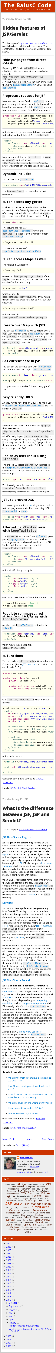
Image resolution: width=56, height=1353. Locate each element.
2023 (8, 1256)
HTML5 (40, 1198)
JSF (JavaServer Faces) (16, 980)
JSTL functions (29, 664)
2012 (8, 1293)
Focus (16, 1198)
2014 (8, 1286)
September (14, 1306)
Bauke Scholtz (26, 1157)
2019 (8, 1270)
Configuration (13, 1189)
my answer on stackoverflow (33, 829)
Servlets (7, 902)
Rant (23, 1215)
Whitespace (44, 1230)
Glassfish (24, 1198)
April (11, 1319)
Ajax (24, 1184)
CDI (48, 1184)
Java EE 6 (20, 937)
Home (29, 1139)
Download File (12, 1193)
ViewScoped (14, 1229)
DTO (23, 1193)
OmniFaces (41, 1207)
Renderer (39, 1215)
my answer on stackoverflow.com (35, 43)
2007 (8, 1342)
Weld (36, 1230)
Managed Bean (41, 1203)
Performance (40, 1210)
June (11, 1316)
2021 (8, 1263)
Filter (10, 1198)
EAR (37, 1193)
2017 (8, 1276)
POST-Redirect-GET (30, 1213)
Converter (26, 1189)
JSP (11, 788)
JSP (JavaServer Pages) (16, 837)
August (12, 1309)
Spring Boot (27, 1220)
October (13, 1302)
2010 (8, 1299)
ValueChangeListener (30, 1227)
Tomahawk (28, 1222)
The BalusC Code (28, 5)
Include (20, 1201)
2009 (8, 1336)
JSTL (20, 863)
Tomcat (31, 894)
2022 (8, 1260)
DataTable (29, 1191)
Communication (17, 1187)
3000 (8, 1243)
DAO (20, 1191)
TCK (20, 1222)
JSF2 (18, 1204)
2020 (8, 1266)
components (8, 991)
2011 (8, 1296)
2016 (8, 1279)
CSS (33, 1189)
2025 (8, 1250)
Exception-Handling (23, 1196)
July (10, 1312)
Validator (14, 1227)
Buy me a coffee (24, 1172)
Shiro (19, 1220)
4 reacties (8, 782)
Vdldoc (43, 1227)
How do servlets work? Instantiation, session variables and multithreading (30, 1096)
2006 (8, 1346)
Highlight (33, 1198)
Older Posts (48, 1139)
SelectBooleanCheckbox (13, 1217)
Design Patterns (42, 1191)
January (12, 1322)
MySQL (26, 1207)
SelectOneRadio (45, 1217)
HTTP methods (44, 925)
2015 (8, 1283)
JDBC (40, 1200)
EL (14, 1196)
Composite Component (35, 1187)
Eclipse (45, 1193)
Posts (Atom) (22, 1145)
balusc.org (34, 1166)
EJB (8, 1196)
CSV (38, 1189)
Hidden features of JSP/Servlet (23, 31)
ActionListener (10, 1184)
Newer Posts (8, 1139)
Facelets (9, 997)
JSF (8, 1203)
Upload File (29, 1224)
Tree (46, 1222)
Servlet (17, 788)
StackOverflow (29, 788)
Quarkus (16, 1215)
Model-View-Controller (30, 1031)
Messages (9, 1208)
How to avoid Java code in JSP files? (25, 1108)
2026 (8, 1246)
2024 (8, 1253)
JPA (47, 1200)
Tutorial (8, 1224)
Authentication (33, 1184)
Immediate (11, 1201)
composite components (34, 1003)
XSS (30, 505)
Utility (49, 1225)
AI (18, 1184)
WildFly (28, 1232)
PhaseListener (13, 1212)
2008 (8, 1339)
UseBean (41, 1225)
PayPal (45, 1172)
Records (30, 1215)
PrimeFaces (45, 1213)
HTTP (5, 925)
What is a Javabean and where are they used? (30, 1102)
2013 (8, 1289)
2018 (8, 1273)
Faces (46, 1196)
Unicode (17, 1225)
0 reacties (8, 1122)
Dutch (31, 1193)
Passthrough (26, 1210)
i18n (46, 1198)
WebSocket (28, 1230)
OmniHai (14, 1210)
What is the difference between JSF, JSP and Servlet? (28, 814)
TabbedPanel (12, 1222)
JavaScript (30, 1200)
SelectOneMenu (31, 1217)
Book (42, 1184)
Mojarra (18, 1208)
